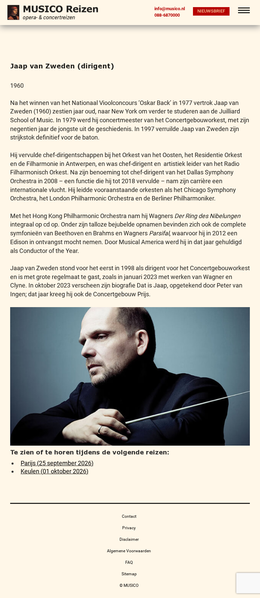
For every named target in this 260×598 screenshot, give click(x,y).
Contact (129, 516)
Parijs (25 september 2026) (57, 463)
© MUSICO (129, 585)
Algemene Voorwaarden (129, 551)
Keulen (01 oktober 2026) (54, 471)
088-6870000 (167, 15)
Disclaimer (129, 539)
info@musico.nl (169, 8)
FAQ (129, 562)
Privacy (129, 528)
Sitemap (129, 574)
